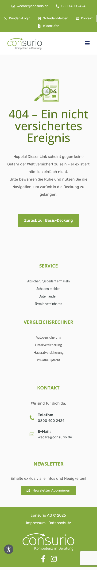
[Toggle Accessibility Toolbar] (9, 549)
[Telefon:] (32, 417)
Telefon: (45, 415)
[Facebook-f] (43, 558)
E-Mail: (44, 431)
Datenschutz (59, 523)
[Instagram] (53, 558)
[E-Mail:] (32, 434)
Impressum (36, 523)
